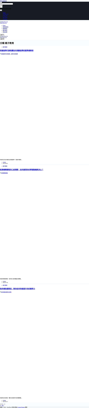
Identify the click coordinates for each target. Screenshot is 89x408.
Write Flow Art (3, 23)
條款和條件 (5, 27)
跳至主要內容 (3, 1)
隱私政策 (5, 32)
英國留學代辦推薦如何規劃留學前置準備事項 (16, 50)
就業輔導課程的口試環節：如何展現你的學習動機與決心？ (21, 170)
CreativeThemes (21, 407)
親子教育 (5, 47)
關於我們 (5, 30)
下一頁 (2, 405)
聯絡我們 (5, 28)
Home (4, 25)
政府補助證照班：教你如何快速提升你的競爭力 (17, 289)
